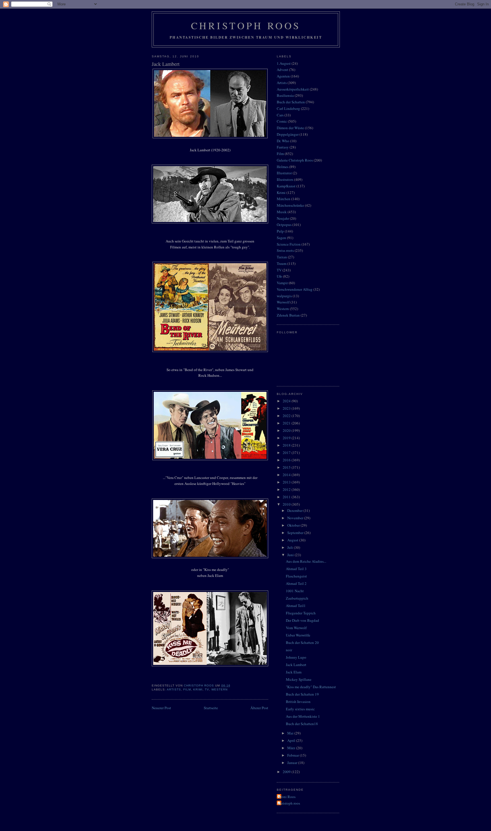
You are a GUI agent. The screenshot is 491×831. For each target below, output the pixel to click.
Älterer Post (259, 707)
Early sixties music (300, 708)
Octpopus (284, 224)
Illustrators (285, 179)
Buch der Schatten (291, 101)
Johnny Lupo (296, 657)
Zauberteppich (297, 598)
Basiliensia (285, 95)
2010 (287, 504)
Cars (280, 115)
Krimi (198, 689)
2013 (287, 482)
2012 (287, 489)
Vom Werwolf (296, 627)
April (291, 740)
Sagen (281, 237)
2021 (287, 423)
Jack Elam (293, 672)
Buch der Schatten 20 (302, 642)
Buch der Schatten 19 (302, 694)
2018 (287, 445)
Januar (292, 762)
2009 (287, 771)
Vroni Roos (287, 796)
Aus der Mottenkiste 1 (303, 716)
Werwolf (283, 302)
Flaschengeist (296, 576)
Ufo (279, 276)
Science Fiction (289, 244)
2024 (287, 400)
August (293, 540)
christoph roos (289, 803)
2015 (287, 467)
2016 (287, 459)
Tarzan (282, 256)
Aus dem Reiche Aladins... (306, 561)
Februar (293, 755)
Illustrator (284, 172)
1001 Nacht (295, 590)
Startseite (211, 707)
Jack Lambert (296, 664)
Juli (290, 547)
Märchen (283, 198)
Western (219, 689)
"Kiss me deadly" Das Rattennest (311, 686)
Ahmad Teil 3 (296, 568)
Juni (291, 554)
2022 (287, 415)
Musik (282, 211)
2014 (287, 474)
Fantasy (283, 147)
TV (207, 689)
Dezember (295, 510)
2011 (287, 496)
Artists (174, 689)
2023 (287, 408)
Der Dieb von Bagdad (302, 620)
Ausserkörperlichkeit (293, 89)
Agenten (283, 76)
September (295, 532)
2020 (287, 430)
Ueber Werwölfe (298, 635)
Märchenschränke (290, 205)
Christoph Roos (246, 25)
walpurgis (284, 295)
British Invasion (298, 701)
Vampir (282, 282)
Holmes (282, 166)
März (291, 747)
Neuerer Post (161, 707)
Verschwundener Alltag (295, 289)
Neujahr (283, 218)
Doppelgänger (288, 134)
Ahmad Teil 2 (296, 583)
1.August (284, 63)
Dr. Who (283, 140)
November (295, 517)
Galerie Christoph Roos (295, 160)
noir (289, 649)
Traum (281, 263)
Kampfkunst (286, 186)
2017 (287, 452)
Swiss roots (285, 250)
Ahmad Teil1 (296, 605)
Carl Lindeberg (288, 108)
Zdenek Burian (288, 315)
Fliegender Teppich (301, 613)
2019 (287, 437)
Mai (290, 733)
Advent (282, 69)
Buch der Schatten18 (302, 723)
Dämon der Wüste (290, 127)
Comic (282, 121)
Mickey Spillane (298, 679)
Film (187, 689)
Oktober (294, 525)
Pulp (280, 231)
